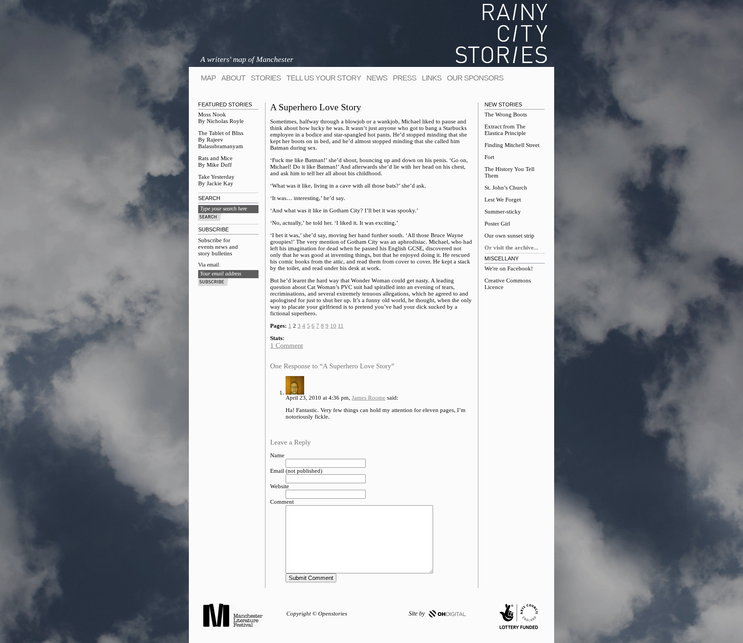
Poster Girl (497, 224)
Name (277, 455)
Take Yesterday (216, 177)
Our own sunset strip (509, 236)
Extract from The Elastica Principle (505, 129)
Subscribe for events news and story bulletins (218, 247)
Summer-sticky (502, 212)
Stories (266, 78)
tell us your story (323, 78)
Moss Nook (212, 114)
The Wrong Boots (505, 114)
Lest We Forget (502, 200)
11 (341, 326)
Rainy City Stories (501, 33)
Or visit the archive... (511, 248)
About (233, 78)
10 (333, 326)
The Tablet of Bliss (220, 133)
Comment (282, 502)
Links (432, 78)
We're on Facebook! (508, 268)
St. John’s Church (505, 188)
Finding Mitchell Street (511, 145)
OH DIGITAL (447, 613)
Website (279, 486)
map (208, 78)
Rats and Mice (215, 158)
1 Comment (286, 345)
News (376, 78)
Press (404, 78)
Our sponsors (475, 78)
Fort (489, 157)
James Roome (368, 398)
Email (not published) (296, 471)
